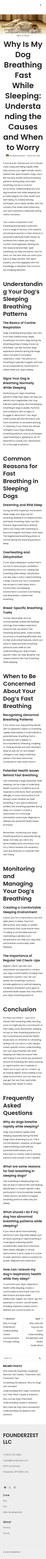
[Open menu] (40, 5)
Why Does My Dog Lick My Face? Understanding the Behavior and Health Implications (34, 1332)
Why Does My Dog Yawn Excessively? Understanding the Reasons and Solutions (21, 1411)
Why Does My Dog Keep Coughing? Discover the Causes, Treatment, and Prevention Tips (21, 1374)
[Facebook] (5, 1487)
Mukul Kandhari (19, 156)
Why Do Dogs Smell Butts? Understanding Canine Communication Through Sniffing (11, 1330)
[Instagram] (15, 1487)
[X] (10, 1487)
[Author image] (7, 155)
